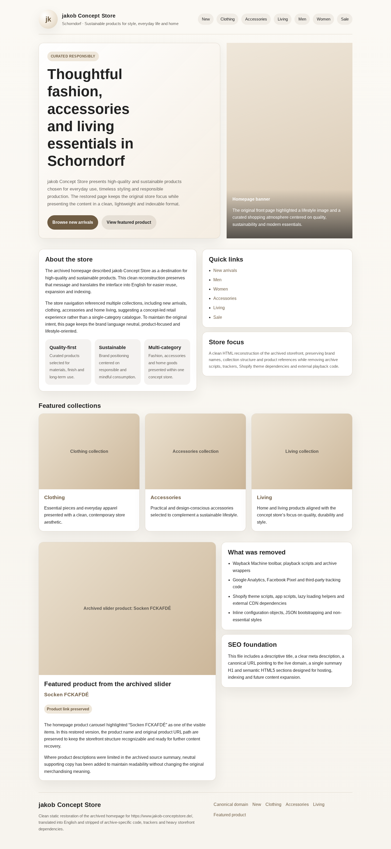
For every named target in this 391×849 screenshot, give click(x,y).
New (206, 19)
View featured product (129, 222)
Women (323, 19)
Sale (345, 19)
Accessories (256, 19)
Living (283, 19)
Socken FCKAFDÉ (66, 694)
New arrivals (225, 270)
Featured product (230, 815)
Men (302, 19)
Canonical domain (231, 804)
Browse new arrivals (72, 222)
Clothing (228, 19)
